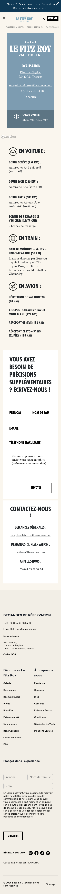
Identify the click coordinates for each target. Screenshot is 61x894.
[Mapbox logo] (8, 137)
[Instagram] (31, 852)
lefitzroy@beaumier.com (30, 552)
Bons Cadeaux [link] (11, 730)
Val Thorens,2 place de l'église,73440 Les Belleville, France (18, 645)
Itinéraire (30, 97)
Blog (36, 696)
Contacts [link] (39, 690)
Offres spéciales (35, 27)
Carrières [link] (39, 703)
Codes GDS (9, 654)
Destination (9, 690)
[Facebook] (36, 852)
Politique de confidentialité (18, 816)
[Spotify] (48, 852)
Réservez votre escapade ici (30, 8)
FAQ (5, 744)
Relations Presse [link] (43, 710)
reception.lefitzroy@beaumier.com (30, 85)
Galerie (7, 683)
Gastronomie (52, 27)
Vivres (6, 703)
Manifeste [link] (39, 683)
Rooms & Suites (11, 696)
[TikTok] (42, 852)
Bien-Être (8, 710)
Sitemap (50, 884)
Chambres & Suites (15, 27)
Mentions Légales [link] (43, 730)
